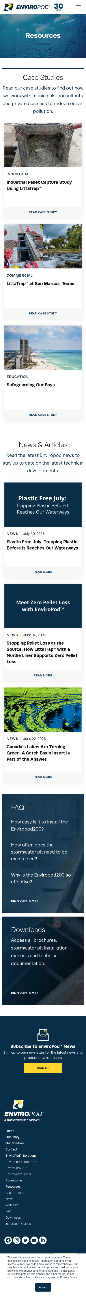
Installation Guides (18, 1223)
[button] (77, 7)
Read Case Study (43, 212)
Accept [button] (43, 1287)
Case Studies (15, 1193)
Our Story (12, 1137)
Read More (43, 571)
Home (10, 1131)
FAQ (8, 1211)
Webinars (12, 1205)
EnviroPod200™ (17, 1168)
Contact (11, 1149)
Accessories (14, 1180)
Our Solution (15, 1143)
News (9, 1199)
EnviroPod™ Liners (18, 1174)
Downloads (13, 1217)
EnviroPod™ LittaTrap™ (21, 1162)
